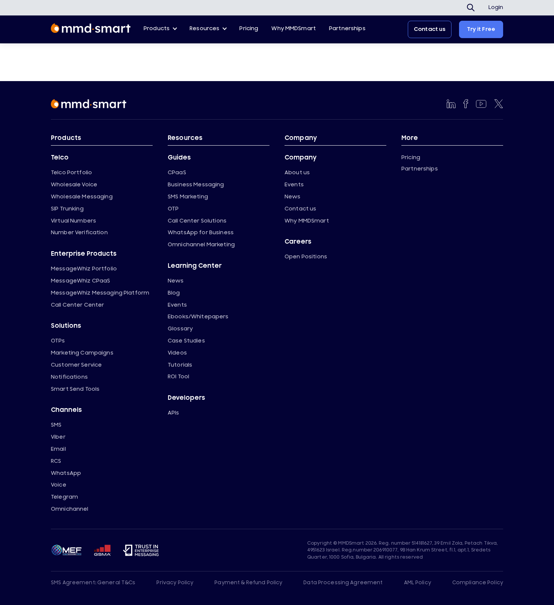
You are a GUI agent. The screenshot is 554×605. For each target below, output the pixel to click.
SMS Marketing (188, 196)
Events (177, 305)
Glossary (180, 329)
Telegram (64, 497)
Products (157, 28)
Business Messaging (196, 184)
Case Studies (186, 341)
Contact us (429, 29)
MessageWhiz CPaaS (80, 281)
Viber (58, 437)
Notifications (69, 377)
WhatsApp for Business (201, 232)
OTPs (58, 341)
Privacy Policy (174, 583)
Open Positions (306, 256)
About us (297, 172)
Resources (204, 28)
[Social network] (451, 103)
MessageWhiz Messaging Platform (100, 293)
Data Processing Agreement (343, 583)
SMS (56, 425)
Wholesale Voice (74, 184)
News (176, 281)
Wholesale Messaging (82, 196)
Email (58, 449)
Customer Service (76, 365)
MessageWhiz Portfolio (84, 269)
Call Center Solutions (197, 221)
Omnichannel (70, 509)
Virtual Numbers (73, 221)
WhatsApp (66, 473)
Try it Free (481, 29)
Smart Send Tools (75, 389)
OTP (173, 209)
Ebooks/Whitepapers (198, 316)
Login (495, 8)
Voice (58, 485)
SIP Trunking (67, 209)
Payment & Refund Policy (248, 583)
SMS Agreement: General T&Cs (93, 583)
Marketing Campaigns (82, 353)
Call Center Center (77, 305)
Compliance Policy (477, 583)
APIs (173, 413)
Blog (174, 293)
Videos (177, 353)
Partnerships (347, 28)
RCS (56, 461)
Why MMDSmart (293, 28)
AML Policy (417, 583)
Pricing (248, 28)
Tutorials (180, 365)
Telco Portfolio (71, 172)
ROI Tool (178, 376)
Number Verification (79, 232)
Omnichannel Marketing (201, 244)
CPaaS (177, 172)
